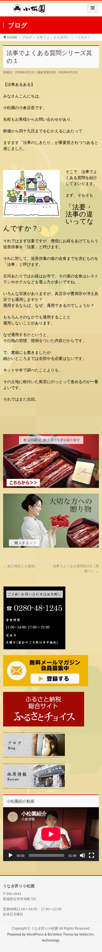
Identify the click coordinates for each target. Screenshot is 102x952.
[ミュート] (82, 855)
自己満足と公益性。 (20, 566)
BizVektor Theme (61, 934)
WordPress (35, 934)
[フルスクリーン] (91, 855)
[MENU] (92, 7)
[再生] (10, 855)
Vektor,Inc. (87, 934)
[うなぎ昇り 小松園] (29, 10)
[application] (51, 834)
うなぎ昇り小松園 (44, 928)
